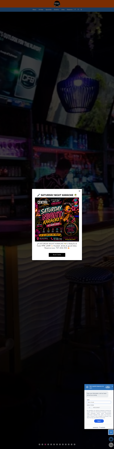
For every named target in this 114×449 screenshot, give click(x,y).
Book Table (57, 255)
